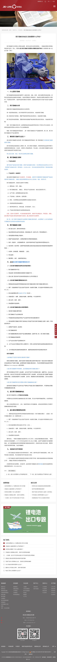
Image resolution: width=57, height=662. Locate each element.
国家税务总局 (37, 646)
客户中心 (35, 583)
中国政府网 (10, 646)
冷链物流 (15, 592)
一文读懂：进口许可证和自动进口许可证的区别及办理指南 (15, 497)
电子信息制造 (26, 590)
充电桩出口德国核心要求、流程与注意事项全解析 (15, 494)
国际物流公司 (46, 646)
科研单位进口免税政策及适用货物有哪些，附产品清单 (43, 486)
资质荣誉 (53, 590)
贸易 (2, 606)
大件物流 (15, 590)
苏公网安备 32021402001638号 (37, 651)
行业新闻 (45, 588)
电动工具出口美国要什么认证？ (13, 570)
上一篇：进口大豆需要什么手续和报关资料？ (18, 474)
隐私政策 (30, 654)
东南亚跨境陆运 (4, 592)
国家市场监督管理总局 (27, 646)
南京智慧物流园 (4, 600)
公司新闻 (45, 586)
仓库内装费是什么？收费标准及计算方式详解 (14, 486)
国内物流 (44, 657)
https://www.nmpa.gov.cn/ (13, 365)
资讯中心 (15, 30)
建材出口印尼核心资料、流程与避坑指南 (16, 567)
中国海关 (18, 646)
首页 (10, 30)
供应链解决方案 (4, 604)
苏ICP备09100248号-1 (47, 651)
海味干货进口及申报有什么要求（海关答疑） (42, 492)
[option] (28, 519)
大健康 (24, 586)
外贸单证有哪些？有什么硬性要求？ (12, 492)
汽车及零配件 (26, 588)
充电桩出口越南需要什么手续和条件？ (13, 489)
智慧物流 (15, 586)
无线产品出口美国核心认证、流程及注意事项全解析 (18, 561)
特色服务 (15, 583)
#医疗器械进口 (12, 470)
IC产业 (24, 596)
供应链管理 (49, 657)
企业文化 (53, 592)
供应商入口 (40, 1)
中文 (54, 1)
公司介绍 (53, 586)
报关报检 (3, 596)
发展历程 (53, 588)
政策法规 (45, 590)
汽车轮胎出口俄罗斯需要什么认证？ (40, 494)
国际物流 (8, 657)
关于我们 (53, 583)
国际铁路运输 (4, 590)
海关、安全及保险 (5, 608)
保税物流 (3, 602)
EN (48, 1)
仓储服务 (3, 598)
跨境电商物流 (16, 594)
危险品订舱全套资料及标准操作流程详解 (16, 558)
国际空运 (3, 586)
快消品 (24, 592)
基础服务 (3, 583)
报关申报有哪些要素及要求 (38, 489)
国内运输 (3, 594)
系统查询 (35, 586)
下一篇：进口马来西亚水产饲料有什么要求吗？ (42, 474)
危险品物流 (15, 588)
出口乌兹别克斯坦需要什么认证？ (14, 564)
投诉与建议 (36, 588)
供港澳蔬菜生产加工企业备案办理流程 (41, 497)
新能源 (24, 594)
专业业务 (25, 583)
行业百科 (20, 30)
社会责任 (53, 594)
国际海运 (3, 588)
